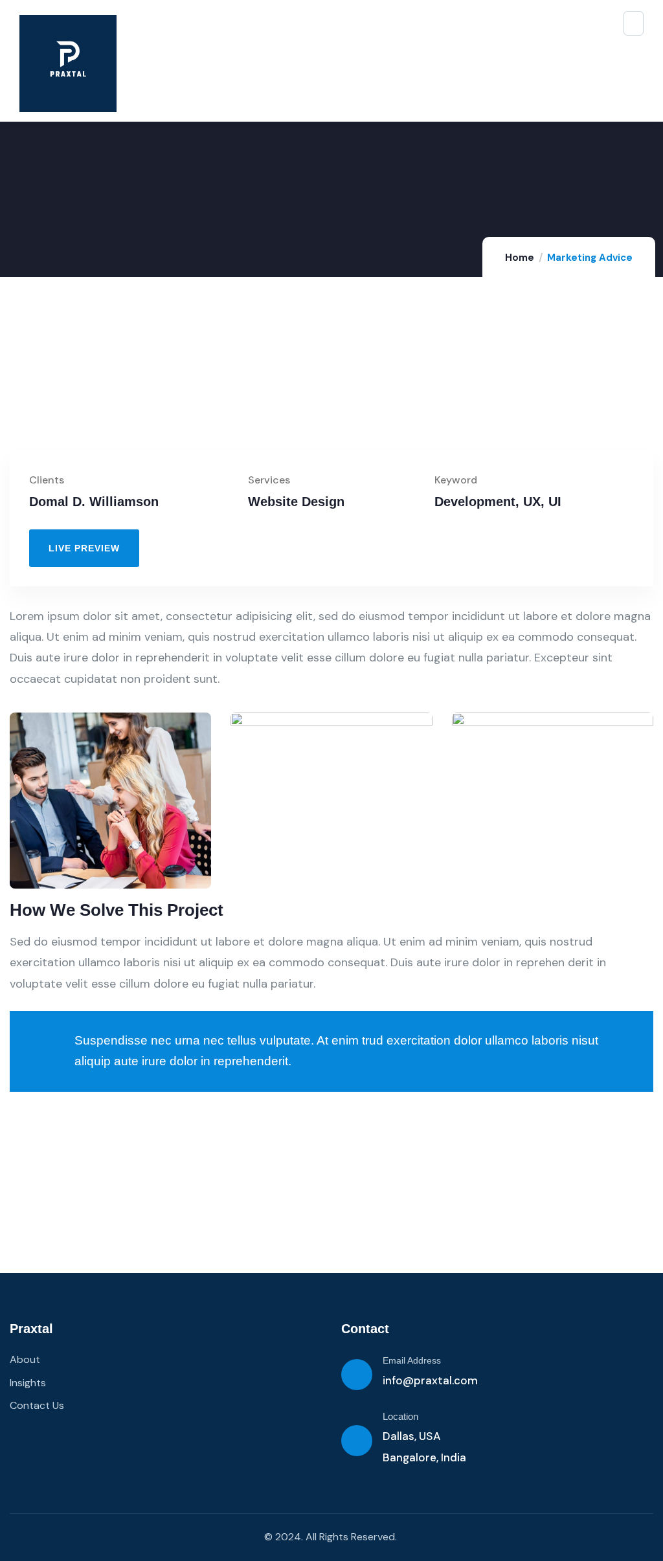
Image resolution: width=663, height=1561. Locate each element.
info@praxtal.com (430, 1380)
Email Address (412, 1360)
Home (519, 257)
